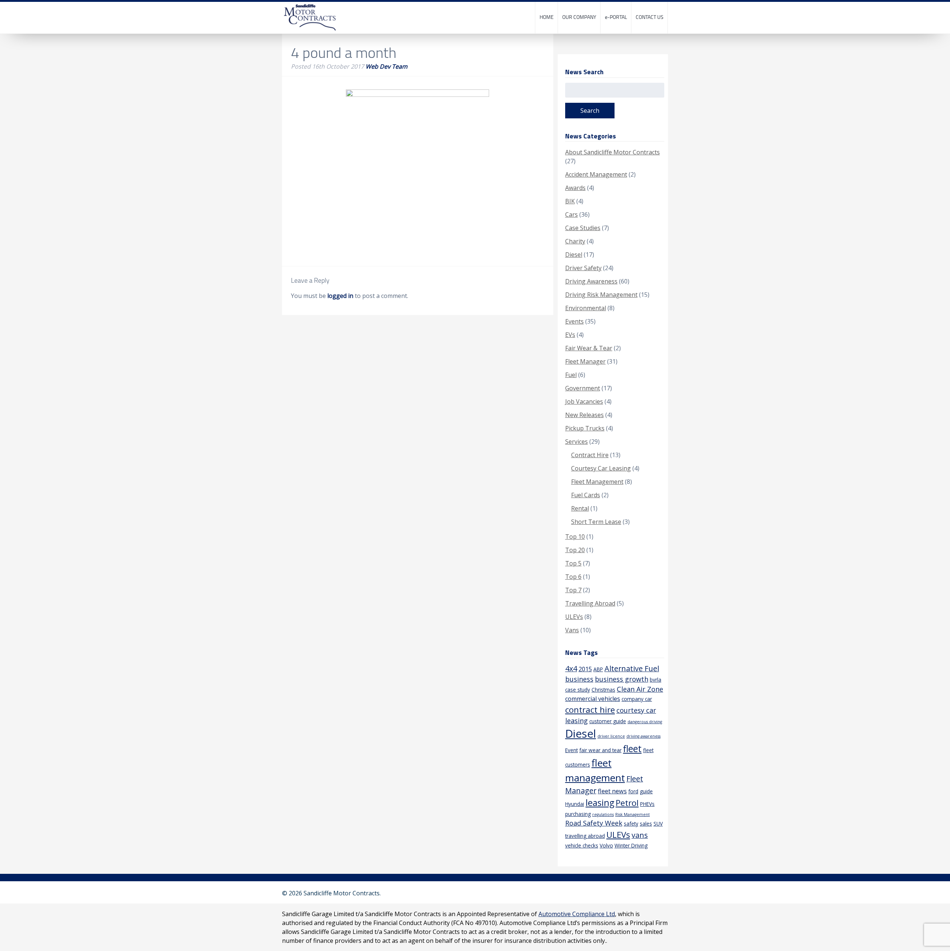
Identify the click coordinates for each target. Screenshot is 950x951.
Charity (575, 241)
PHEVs (647, 803)
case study (577, 689)
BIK (570, 201)
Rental (580, 508)
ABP (598, 669)
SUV (658, 823)
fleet (632, 748)
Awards (575, 188)
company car (637, 698)
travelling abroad (585, 835)
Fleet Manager (585, 361)
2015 (585, 669)
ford (633, 791)
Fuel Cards (585, 495)
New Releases (584, 415)
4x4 (571, 668)
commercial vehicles (592, 699)
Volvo (606, 845)
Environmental (585, 308)
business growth (621, 679)
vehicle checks (581, 845)
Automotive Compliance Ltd (576, 914)
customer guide (607, 721)
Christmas (603, 689)
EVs (570, 335)
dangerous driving (645, 721)
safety (631, 823)
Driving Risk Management (601, 295)
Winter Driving (631, 845)
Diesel (573, 254)
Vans (572, 630)
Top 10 (575, 536)
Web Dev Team (386, 66)
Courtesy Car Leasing (601, 468)
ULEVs (574, 617)
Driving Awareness (591, 281)
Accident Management (596, 174)
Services (576, 441)
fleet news (612, 791)
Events (574, 321)
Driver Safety (583, 268)
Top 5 (573, 563)
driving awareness (643, 736)
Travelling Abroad (590, 603)
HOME (547, 16)
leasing (600, 803)
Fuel (571, 375)
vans (640, 835)
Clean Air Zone (640, 689)
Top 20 (575, 550)
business (579, 679)
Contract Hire (590, 455)
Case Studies (582, 228)
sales (646, 823)
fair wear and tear (600, 750)
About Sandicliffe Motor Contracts (612, 152)
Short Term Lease (596, 522)
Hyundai (574, 803)
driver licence (611, 736)
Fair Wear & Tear (588, 348)
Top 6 (573, 577)
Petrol (627, 803)
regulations (603, 814)
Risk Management (632, 814)
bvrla (655, 679)
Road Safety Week (593, 823)
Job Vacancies (584, 401)
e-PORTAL (616, 16)
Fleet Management (597, 482)
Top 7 (573, 590)
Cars (571, 214)
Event (571, 750)
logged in (340, 296)
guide (646, 791)
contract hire (590, 709)
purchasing (578, 813)
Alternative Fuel (632, 668)
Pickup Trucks (585, 428)
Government (582, 388)
